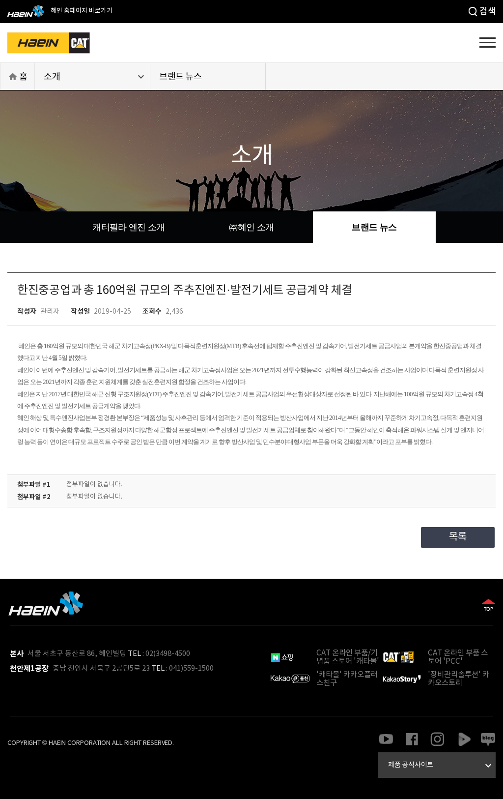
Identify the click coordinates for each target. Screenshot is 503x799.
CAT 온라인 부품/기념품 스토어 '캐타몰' (347, 657)
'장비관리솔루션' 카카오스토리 (458, 678)
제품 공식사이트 (441, 765)
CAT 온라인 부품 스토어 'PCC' (458, 657)
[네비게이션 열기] (487, 41)
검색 (487, 11)
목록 (457, 537)
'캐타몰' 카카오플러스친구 (347, 678)
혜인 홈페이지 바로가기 (80, 11)
